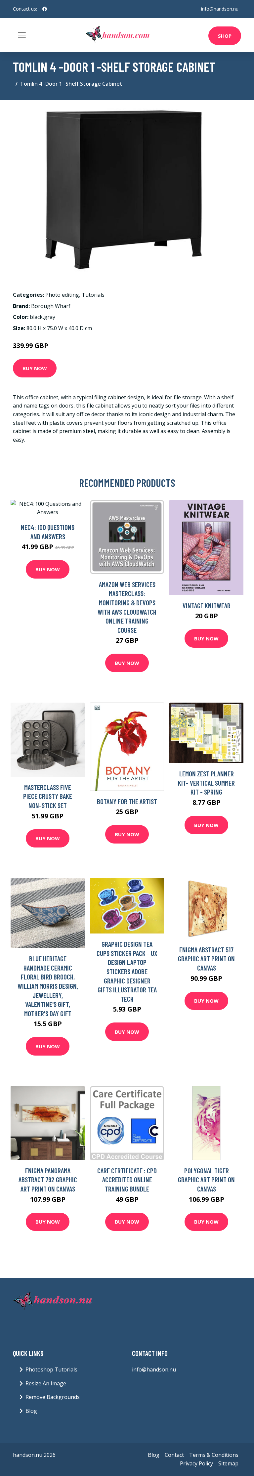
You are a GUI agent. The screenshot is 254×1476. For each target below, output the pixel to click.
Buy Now (34, 368)
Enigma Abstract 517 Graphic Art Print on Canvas (206, 958)
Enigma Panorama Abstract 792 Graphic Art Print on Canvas (48, 1179)
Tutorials (93, 294)
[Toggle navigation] (22, 35)
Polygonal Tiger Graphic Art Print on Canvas (206, 1179)
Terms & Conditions (213, 1454)
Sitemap (228, 1463)
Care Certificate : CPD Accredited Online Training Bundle (127, 1179)
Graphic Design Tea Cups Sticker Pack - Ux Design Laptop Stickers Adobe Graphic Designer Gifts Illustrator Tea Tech (127, 971)
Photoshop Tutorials (51, 1369)
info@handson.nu (219, 9)
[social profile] (45, 9)
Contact (174, 1454)
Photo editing (62, 294)
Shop (225, 35)
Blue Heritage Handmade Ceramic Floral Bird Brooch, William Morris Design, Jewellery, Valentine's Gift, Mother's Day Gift (48, 986)
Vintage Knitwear (207, 605)
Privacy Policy (196, 1463)
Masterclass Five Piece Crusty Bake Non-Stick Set (47, 796)
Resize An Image (45, 1383)
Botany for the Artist (127, 801)
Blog (31, 1410)
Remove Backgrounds (52, 1397)
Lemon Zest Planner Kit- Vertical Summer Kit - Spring (206, 782)
